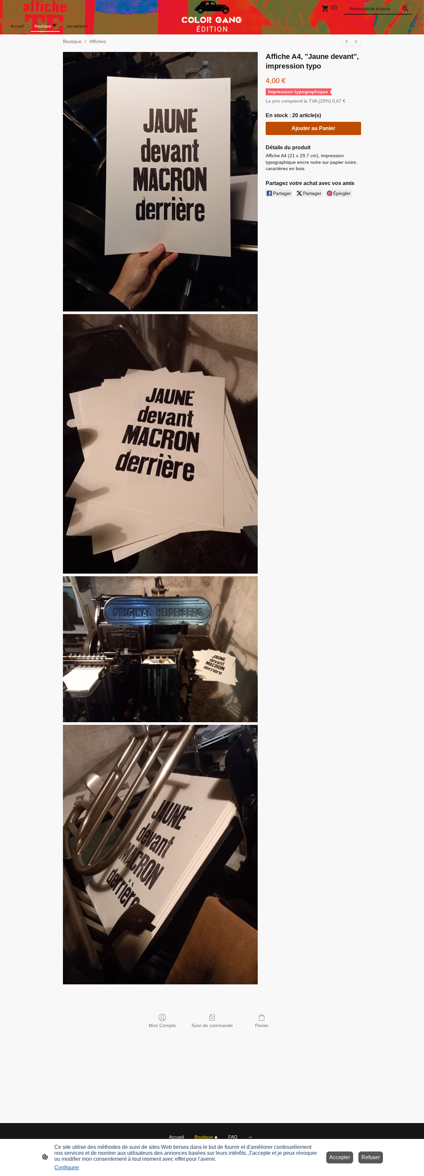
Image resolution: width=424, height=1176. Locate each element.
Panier (262, 1025)
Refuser (370, 1157)
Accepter (339, 1157)
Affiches (97, 41)
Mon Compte (162, 1025)
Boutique (72, 41)
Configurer (66, 1167)
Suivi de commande (212, 1025)
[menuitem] (346, 41)
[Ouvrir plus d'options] (250, 1137)
